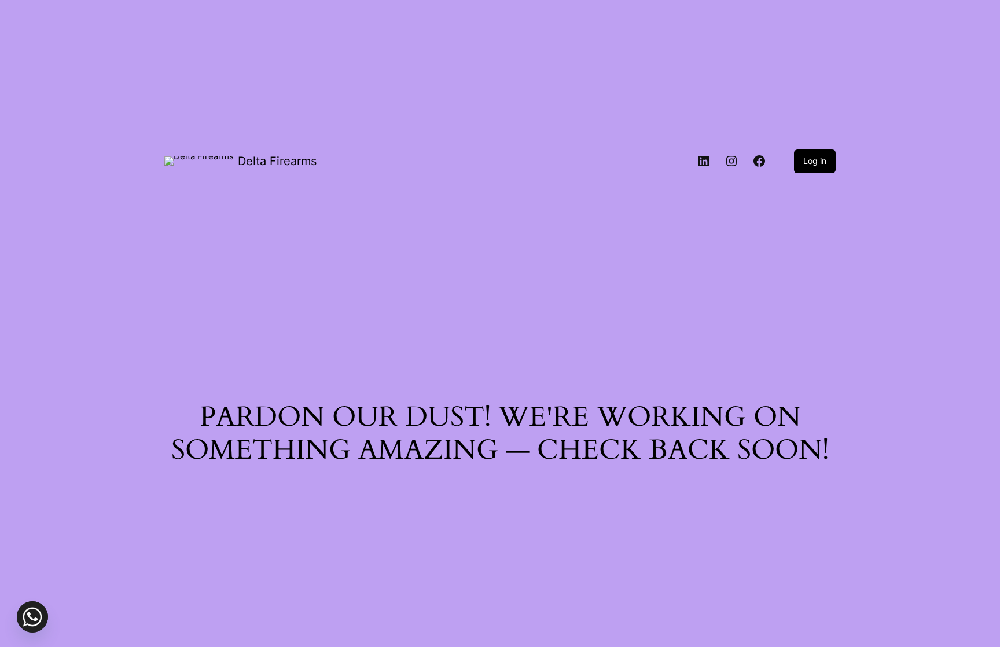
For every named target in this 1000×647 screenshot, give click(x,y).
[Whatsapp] (32, 617)
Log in (814, 161)
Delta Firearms (277, 161)
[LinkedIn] (704, 161)
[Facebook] (759, 161)
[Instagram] (731, 161)
